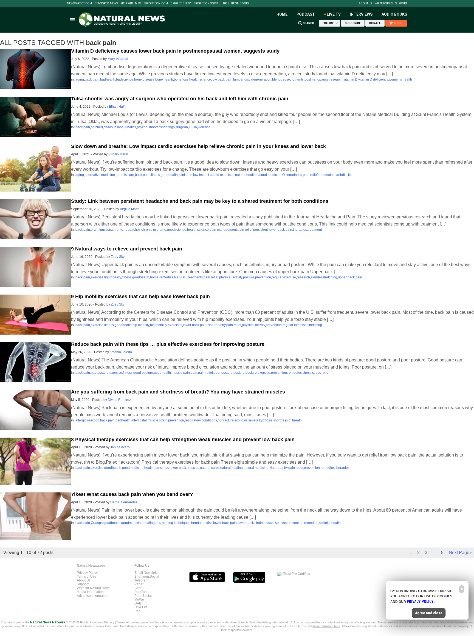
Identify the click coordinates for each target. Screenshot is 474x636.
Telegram (141, 580)
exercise (97, 277)
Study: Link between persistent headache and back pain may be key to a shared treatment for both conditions (199, 201)
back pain (92, 79)
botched (97, 127)
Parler (138, 584)
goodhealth (169, 175)
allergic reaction (87, 420)
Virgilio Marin (118, 154)
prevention (263, 277)
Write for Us (384, 3)
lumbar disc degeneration (252, 79)
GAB (137, 603)
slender (316, 277)
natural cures (209, 468)
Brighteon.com (156, 3)
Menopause (281, 79)
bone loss (181, 79)
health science (200, 79)
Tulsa (193, 127)
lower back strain (250, 523)
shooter (153, 127)
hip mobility (140, 325)
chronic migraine (153, 230)
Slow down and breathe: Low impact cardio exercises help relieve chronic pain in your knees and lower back (198, 146)
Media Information (90, 592)
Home (281, 14)
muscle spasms (275, 523)
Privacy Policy (87, 573)
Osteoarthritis (292, 175)
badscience (124, 79)
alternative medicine (100, 175)
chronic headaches (126, 230)
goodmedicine (132, 468)
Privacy (109, 622)
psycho (142, 127)
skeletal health (330, 523)
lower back (178, 468)
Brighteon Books (236, 3)
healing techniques (176, 523)
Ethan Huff (117, 107)
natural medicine (268, 175)
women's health (400, 79)
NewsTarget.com (79, 3)
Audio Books (394, 14)
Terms (121, 622)
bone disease (144, 79)
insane (119, 127)
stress (307, 373)
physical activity (230, 277)
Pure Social (143, 596)
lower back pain (195, 325)
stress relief (320, 373)
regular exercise (284, 277)
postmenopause (316, 79)
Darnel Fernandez (123, 502)
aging (79, 79)
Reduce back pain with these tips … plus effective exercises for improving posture (167, 344)
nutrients (297, 79)
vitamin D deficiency (373, 79)
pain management (223, 230)
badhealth (107, 79)
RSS (137, 611)
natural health (245, 175)
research (336, 79)
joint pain (185, 175)
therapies (300, 230)
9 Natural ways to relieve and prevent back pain (126, 249)
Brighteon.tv (181, 3)
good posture (143, 373)
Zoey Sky (118, 257)
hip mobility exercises (166, 325)
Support (401, 3)
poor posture (223, 373)
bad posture (100, 373)
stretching (330, 277)
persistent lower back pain (272, 230)
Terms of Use (86, 576)
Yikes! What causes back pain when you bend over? (132, 494)
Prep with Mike (131, 3)
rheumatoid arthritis (332, 175)
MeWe (139, 599)
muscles (193, 468)
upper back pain (350, 277)
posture (248, 277)
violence (204, 127)
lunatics (130, 127)
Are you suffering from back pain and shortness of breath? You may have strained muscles (178, 392)
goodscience (176, 230)
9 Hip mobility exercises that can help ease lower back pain (140, 296)
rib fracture (226, 420)
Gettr (138, 588)
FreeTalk (140, 592)
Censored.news (106, 3)
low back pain (222, 79)
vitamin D (350, 79)
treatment (315, 230)
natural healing (231, 468)
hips (166, 468)
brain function (101, 230)
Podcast (306, 14)
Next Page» (460, 552)
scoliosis (241, 420)
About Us (365, 3)
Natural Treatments (188, 277)
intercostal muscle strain (149, 420)
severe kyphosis (260, 420)
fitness (155, 175)
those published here (326, 626)
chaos (108, 127)
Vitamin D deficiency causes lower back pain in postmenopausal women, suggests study (175, 51)
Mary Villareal (118, 59)
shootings (167, 127)
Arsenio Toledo (120, 352)
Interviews (361, 14)
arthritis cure (125, 175)
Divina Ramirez (119, 400)
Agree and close (428, 613)
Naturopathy (216, 325)
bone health (164, 79)
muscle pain (181, 373)
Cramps (97, 523)
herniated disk (201, 523)
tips (350, 175)
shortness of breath (287, 420)
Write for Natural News (93, 588)
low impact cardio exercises (213, 175)
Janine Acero (120, 447)
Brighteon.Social (206, 3)
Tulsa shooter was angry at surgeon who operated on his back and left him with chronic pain (179, 98)
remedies (295, 373)
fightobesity (112, 277)
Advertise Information (92, 596)
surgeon (182, 127)
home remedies (161, 277)
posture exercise (258, 373)
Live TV (334, 14)
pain (194, 373)
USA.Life (141, 607)
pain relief (310, 175)
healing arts (153, 468)
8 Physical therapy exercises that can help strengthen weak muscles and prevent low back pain (183, 439)
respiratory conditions (201, 420)
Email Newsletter (147, 573)
